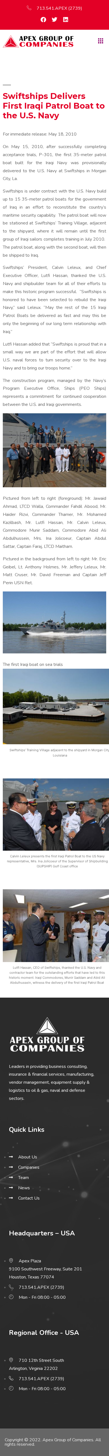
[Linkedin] (65, 20)
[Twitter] (54, 20)
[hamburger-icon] (100, 41)
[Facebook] (43, 20)
